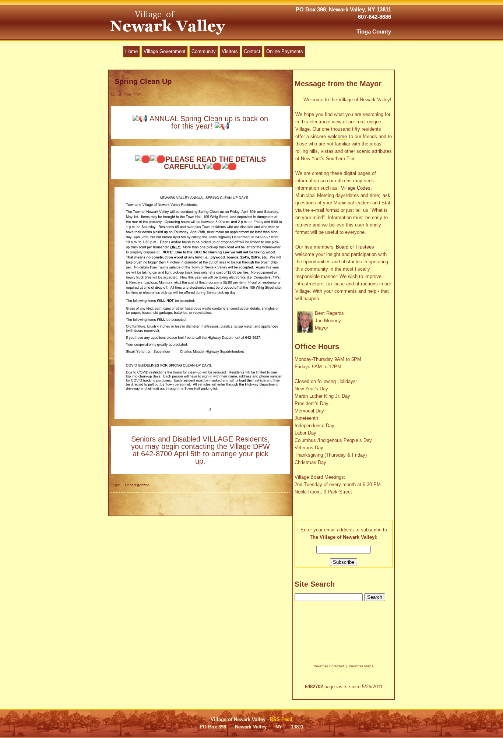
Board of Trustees (355, 247)
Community (203, 51)
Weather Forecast (329, 666)
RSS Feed (281, 719)
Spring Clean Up (143, 81)
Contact (252, 51)
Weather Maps (361, 666)
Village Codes (355, 188)
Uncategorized (137, 485)
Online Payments (284, 51)
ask (386, 195)
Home (131, 51)
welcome (337, 136)
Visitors (230, 51)
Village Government (165, 51)
